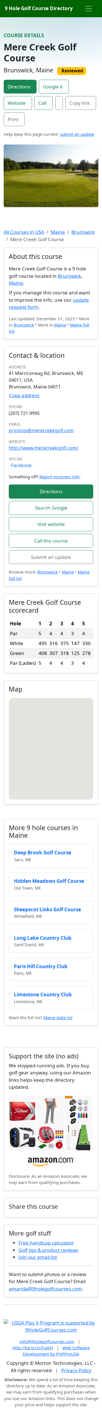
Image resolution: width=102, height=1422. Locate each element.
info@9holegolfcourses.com (47, 1341)
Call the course (51, 540)
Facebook (21, 465)
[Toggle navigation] (88, 8)
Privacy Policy (76, 1370)
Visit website (51, 524)
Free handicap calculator (46, 1242)
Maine (58, 232)
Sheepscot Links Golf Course (47, 909)
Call (42, 103)
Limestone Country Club (43, 994)
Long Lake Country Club (42, 938)
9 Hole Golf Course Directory (39, 8)
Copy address (24, 395)
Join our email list (37, 1257)
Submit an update (51, 557)
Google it (53, 86)
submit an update (77, 134)
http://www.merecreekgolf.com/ (43, 448)
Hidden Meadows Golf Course (49, 881)
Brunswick (83, 232)
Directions (19, 86)
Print (13, 119)
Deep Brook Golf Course (42, 852)
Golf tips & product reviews (48, 1250)
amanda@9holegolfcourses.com (45, 1288)
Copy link (79, 103)
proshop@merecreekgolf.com (41, 430)
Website (17, 103)
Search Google (51, 508)
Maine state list (58, 1017)
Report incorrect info (59, 476)
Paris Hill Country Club (40, 966)
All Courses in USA (24, 232)
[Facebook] (59, 103)
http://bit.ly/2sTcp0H (32, 1347)
